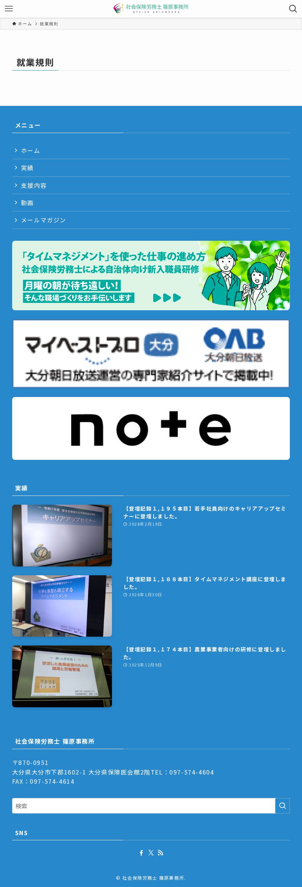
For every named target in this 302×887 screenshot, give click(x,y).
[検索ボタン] (293, 9)
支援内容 (34, 185)
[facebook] (141, 852)
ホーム (31, 150)
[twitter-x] (151, 852)
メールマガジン (43, 219)
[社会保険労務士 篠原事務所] (150, 9)
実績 (27, 167)
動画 (27, 202)
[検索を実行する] (282, 805)
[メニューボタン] (9, 9)
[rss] (160, 852)
